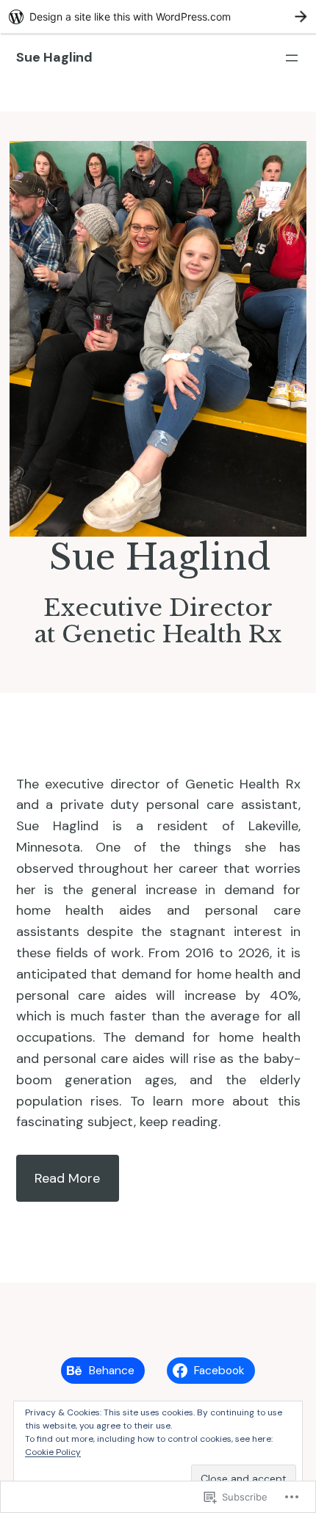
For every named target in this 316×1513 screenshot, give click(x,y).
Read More (67, 1178)
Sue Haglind (54, 57)
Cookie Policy (53, 1452)
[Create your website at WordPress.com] (158, 16)
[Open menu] (292, 58)
